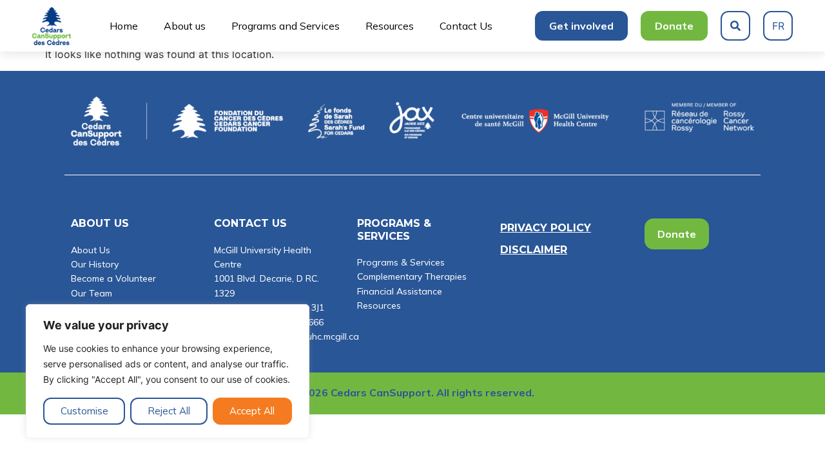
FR (778, 25)
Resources (389, 25)
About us (185, 25)
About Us (90, 250)
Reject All (169, 411)
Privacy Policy (545, 228)
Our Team (91, 293)
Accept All (252, 411)
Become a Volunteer (113, 278)
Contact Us (466, 25)
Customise (84, 411)
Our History (95, 264)
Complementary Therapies (412, 276)
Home (124, 25)
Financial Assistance (399, 291)
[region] (167, 371)
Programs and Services (285, 25)
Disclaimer (533, 250)
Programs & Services (401, 262)
